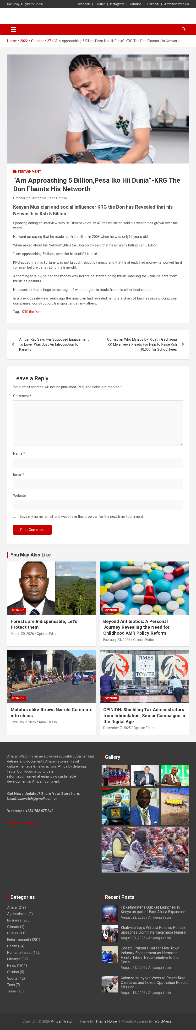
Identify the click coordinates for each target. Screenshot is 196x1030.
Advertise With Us (176, 4)
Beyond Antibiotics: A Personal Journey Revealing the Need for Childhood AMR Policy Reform (136, 627)
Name (19, 453)
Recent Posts (119, 897)
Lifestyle (14, 959)
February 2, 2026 (23, 722)
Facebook (83, 4)
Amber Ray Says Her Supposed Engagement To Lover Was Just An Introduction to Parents (54, 344)
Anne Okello (48, 722)
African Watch (62, 1021)
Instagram (117, 4)
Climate (13, 927)
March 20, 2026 (22, 634)
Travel (11, 991)
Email (18, 474)
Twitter (100, 4)
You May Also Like (31, 555)
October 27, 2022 (26, 198)
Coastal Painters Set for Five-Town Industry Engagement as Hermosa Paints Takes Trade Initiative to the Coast (150, 955)
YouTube (136, 4)
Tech (11, 985)
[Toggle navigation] (13, 29)
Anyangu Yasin (159, 917)
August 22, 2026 (133, 917)
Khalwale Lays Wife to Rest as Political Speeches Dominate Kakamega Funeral (153, 929)
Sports (12, 978)
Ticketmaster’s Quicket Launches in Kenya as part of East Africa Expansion (153, 909)
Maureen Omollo (54, 198)
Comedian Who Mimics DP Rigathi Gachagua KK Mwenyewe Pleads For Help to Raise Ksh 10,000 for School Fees (142, 344)
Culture (12, 933)
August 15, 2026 (133, 993)
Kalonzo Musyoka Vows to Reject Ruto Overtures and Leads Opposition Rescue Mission (155, 982)
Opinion (18, 610)
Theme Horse (106, 1021)
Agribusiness (17, 914)
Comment (22, 396)
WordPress (163, 1021)
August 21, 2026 (133, 938)
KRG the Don (31, 312)
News (11, 965)
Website (19, 495)
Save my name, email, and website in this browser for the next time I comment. (82, 516)
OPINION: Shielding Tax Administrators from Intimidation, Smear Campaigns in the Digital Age (144, 715)
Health (12, 946)
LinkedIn (153, 4)
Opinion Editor (47, 634)
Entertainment (27, 172)
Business (14, 920)
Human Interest (19, 952)
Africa (12, 907)
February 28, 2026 (116, 640)
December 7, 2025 (117, 728)
